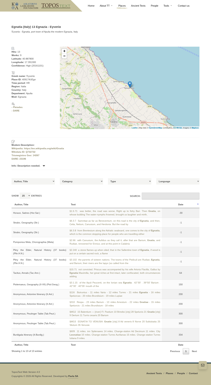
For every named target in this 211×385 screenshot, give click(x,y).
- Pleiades (17, 107)
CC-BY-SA (177, 127)
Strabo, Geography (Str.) (26, 222)
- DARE (15, 110)
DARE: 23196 (19, 158)
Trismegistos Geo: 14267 (25, 155)
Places (169, 373)
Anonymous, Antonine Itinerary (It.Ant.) (33, 294)
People (181, 373)
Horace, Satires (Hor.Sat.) (26, 213)
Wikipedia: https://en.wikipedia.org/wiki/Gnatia (38, 148)
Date (180, 204)
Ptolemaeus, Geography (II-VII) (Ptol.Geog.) (36, 284)
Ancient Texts (154, 373)
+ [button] (64, 51)
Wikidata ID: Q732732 (23, 152)
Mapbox (195, 127)
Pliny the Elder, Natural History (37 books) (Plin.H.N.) (39, 252)
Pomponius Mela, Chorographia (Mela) (33, 242)
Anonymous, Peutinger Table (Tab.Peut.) (34, 313)
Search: (135, 196)
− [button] (64, 56)
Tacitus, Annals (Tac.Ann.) (26, 273)
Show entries (27, 196)
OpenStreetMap (155, 127)
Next (194, 351)
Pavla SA (73, 376)
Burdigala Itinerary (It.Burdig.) (28, 334)
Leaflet (134, 127)
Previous (175, 351)
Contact (193, 373)
